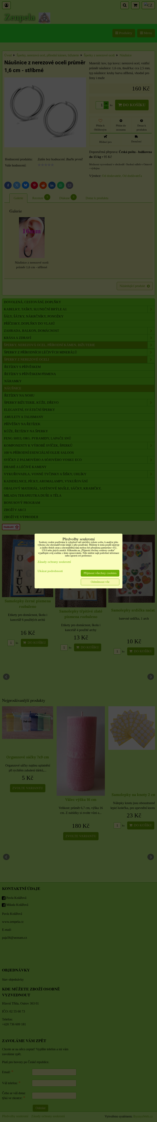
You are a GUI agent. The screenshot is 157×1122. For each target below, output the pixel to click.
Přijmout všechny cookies (100, 573)
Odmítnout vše (100, 581)
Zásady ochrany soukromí (54, 561)
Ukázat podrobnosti (50, 571)
